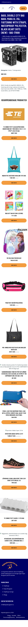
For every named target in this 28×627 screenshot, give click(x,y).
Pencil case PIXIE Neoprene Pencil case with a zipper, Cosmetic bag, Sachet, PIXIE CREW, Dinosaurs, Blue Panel (14, 413)
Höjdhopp (6, 586)
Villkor (19, 615)
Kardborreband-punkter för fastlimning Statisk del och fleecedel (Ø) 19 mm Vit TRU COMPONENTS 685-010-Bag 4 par (14, 374)
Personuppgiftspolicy (9, 617)
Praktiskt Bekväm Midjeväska (14, 303)
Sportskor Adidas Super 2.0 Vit (14, 434)
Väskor (10, 70)
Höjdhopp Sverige (8, 592)
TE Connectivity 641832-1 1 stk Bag (14, 518)
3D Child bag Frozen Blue (14, 258)
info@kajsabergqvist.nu (6, 2)
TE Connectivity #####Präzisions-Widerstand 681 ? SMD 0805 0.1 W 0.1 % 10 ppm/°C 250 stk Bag (14, 129)
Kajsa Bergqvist (8, 589)
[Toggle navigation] (3, 8)
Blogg (5, 595)
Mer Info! (14, 79)
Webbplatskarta (20, 617)
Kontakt (14, 615)
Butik (23, 8)
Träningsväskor (16, 70)
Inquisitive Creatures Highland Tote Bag (14, 176)
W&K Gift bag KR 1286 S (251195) (14, 213)
